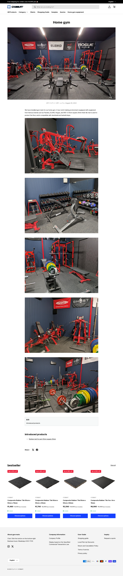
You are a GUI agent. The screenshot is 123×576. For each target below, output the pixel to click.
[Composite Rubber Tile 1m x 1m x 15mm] (103, 482)
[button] (114, 7)
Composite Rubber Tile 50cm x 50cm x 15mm (18, 501)
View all (113, 465)
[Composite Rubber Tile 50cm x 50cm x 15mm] (19, 482)
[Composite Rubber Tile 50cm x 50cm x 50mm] (75, 482)
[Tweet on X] (33, 450)
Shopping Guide (43, 12)
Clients (32, 12)
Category (22, 12)
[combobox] (65, 7)
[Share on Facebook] (37, 450)
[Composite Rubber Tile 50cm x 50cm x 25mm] (47, 482)
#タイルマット (51, 103)
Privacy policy (82, 553)
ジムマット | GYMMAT (17, 569)
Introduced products (33, 423)
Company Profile (54, 538)
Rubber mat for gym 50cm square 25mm (42, 439)
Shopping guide (83, 538)
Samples (54, 12)
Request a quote (110, 538)
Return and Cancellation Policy (88, 546)
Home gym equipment (76, 12)
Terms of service (83, 550)
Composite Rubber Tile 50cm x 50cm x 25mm (46, 501)
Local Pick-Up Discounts (86, 542)
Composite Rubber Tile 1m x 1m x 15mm (103, 501)
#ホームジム (60, 103)
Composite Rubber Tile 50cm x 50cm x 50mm (74, 501)
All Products (12, 12)
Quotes (62, 12)
